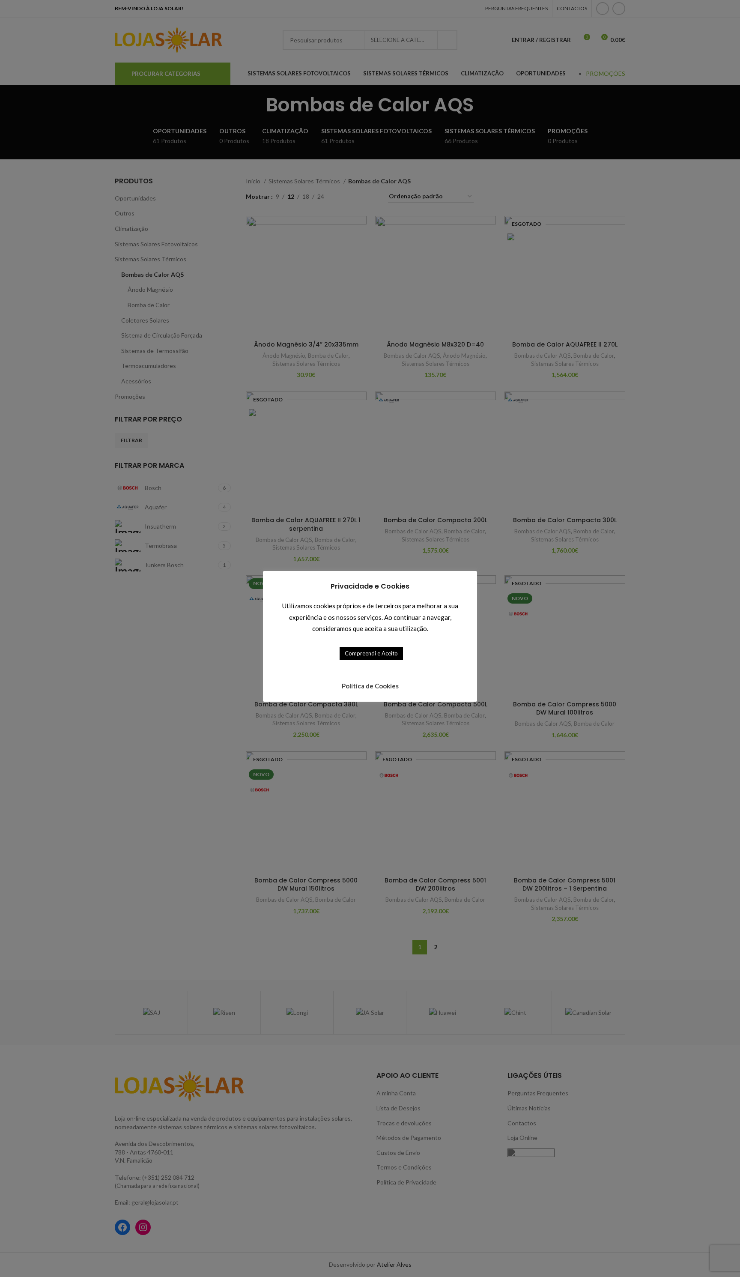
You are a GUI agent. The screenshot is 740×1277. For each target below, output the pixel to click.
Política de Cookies (370, 686)
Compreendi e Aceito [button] (371, 653)
